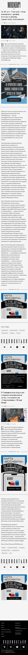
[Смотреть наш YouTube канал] (23, 347)
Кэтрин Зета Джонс (14, 330)
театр (10, 553)
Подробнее (20, 386)
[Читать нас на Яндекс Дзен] (17, 347)
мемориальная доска (6, 550)
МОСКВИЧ (14, 5)
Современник (4, 553)
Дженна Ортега (5, 330)
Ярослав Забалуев (11, 23)
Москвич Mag (9, 650)
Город (2, 406)
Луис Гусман (22, 330)
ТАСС (22, 540)
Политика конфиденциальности (21, 628)
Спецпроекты (18, 630)
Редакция (17, 623)
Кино (2, 23)
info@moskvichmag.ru (10, 652)
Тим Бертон (12, 333)
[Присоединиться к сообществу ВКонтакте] (11, 347)
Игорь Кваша (21, 547)
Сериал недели (5, 333)
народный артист (15, 550)
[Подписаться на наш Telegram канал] (4, 347)
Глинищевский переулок (12, 547)
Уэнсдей (18, 333)
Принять (8, 386)
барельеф (3, 547)
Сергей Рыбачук (10, 406)
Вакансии (17, 625)
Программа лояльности (18, 634)
